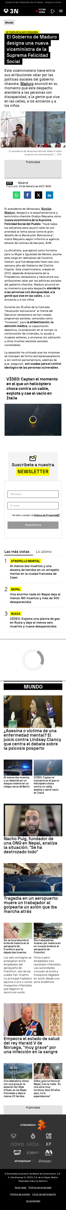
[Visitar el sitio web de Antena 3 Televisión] (17, 1136)
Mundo (33, 686)
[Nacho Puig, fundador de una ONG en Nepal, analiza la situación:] (33, 820)
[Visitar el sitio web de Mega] (33, 1144)
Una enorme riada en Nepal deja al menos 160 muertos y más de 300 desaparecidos (35, 598)
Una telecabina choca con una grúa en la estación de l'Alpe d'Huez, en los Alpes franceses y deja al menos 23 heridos (16, 1089)
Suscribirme (33, 525)
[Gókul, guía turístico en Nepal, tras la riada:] (48, 1071)
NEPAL (15, 589)
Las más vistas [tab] (16, 552)
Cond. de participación (44, 1194)
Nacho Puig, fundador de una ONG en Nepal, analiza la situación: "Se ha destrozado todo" (30, 845)
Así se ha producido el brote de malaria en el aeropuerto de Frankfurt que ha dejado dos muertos (16, 946)
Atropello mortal (25, 561)
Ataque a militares (54, 2)
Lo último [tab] (44, 552)
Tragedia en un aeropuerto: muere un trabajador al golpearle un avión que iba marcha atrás (31, 905)
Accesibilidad (33, 1201)
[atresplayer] (52, 11)
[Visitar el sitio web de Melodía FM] (48, 1152)
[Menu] (61, 11)
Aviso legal (20, 1187)
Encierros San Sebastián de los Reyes (24, 2)
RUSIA (15, 614)
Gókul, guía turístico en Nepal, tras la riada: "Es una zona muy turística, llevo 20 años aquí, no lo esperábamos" (47, 1089)
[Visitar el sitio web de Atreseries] (48, 1144)
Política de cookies (20, 1194)
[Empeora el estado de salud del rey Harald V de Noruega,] (33, 1019)
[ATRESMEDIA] (33, 1125)
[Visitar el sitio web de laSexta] (33, 1136)
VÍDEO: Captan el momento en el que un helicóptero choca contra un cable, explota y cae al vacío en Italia (32, 388)
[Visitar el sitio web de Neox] (48, 1136)
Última (42, 10)
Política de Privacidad (46, 515)
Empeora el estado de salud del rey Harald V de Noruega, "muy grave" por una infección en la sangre (32, 1045)
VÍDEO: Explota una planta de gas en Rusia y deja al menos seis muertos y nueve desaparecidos (35, 622)
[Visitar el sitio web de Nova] (17, 1144)
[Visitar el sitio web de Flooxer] (44, 1161)
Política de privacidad (40, 1187)
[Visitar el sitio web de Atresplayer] (25, 1161)
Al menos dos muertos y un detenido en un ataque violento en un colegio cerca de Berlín (17, 782)
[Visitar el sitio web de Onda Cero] (17, 1152)
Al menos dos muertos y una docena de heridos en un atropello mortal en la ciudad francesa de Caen (34, 571)
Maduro (27, 83)
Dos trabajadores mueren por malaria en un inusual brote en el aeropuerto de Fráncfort (47, 946)
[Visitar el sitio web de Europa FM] (33, 1152)
